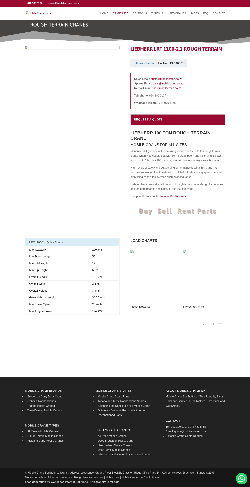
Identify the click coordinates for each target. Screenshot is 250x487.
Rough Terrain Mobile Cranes (45, 435)
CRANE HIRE (120, 13)
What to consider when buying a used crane (124, 454)
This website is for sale (104, 482)
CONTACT (219, 13)
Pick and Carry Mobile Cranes (45, 440)
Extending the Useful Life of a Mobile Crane (124, 405)
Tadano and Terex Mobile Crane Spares (122, 401)
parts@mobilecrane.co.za (168, 83)
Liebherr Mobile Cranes (41, 401)
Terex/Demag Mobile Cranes (44, 410)
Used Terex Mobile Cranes (114, 449)
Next (220, 324)
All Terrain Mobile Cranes (42, 431)
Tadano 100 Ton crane (173, 196)
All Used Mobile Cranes (112, 435)
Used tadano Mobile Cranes (115, 445)
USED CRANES (177, 13)
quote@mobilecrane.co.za (166, 78)
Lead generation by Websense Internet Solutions (56, 482)
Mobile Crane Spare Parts (113, 396)
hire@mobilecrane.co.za (166, 88)
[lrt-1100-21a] (151, 252)
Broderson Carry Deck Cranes (45, 396)
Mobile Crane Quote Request (185, 435)
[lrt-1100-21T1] (204, 252)
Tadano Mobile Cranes (41, 405)
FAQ (205, 13)
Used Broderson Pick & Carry (115, 440)
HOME (104, 13)
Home (139, 63)
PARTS (194, 13)
